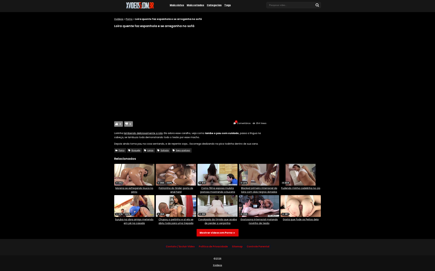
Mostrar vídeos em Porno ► (218, 232)
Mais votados (195, 5)
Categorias (214, 5)
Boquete (136, 150)
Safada (165, 150)
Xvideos (118, 19)
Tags (227, 5)
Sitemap (237, 246)
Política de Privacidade (213, 246)
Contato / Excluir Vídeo (180, 246)
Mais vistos (177, 5)
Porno (129, 19)
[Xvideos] (139, 8)
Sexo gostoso (183, 150)
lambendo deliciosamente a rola (143, 133)
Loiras (150, 150)
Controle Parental (258, 246)
